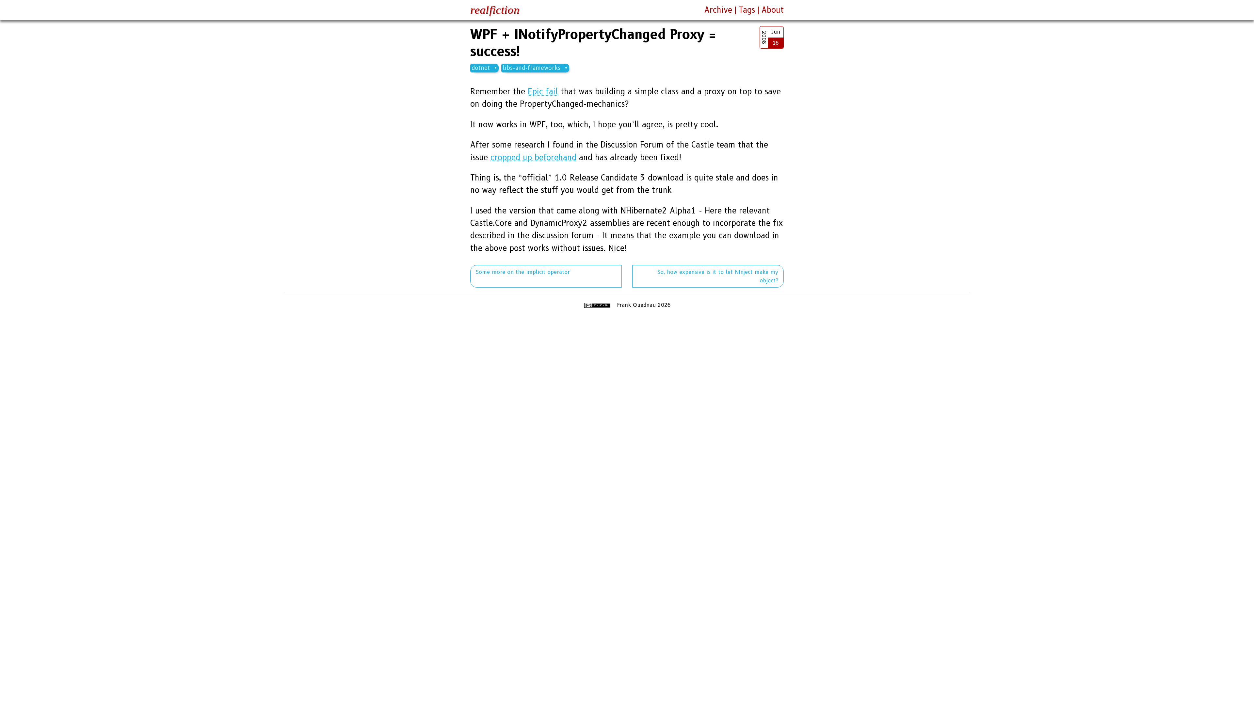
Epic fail (543, 91)
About (773, 10)
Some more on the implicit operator (523, 272)
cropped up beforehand (533, 157)
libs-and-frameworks (531, 67)
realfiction (495, 10)
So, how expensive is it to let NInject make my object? (717, 276)
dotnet (481, 67)
